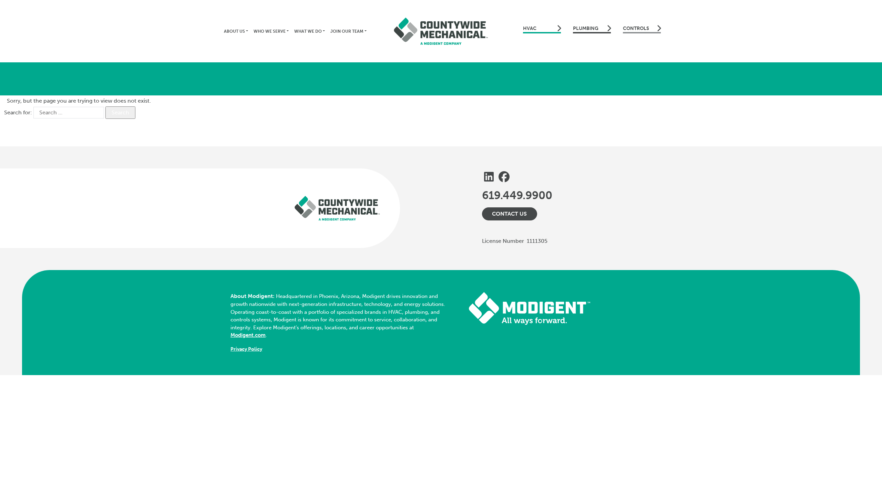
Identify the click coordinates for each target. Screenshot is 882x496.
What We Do (308, 31)
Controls (636, 28)
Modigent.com (248, 335)
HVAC (529, 28)
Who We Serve (270, 31)
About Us (234, 31)
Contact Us (509, 213)
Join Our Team (346, 31)
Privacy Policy (246, 349)
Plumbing (585, 28)
